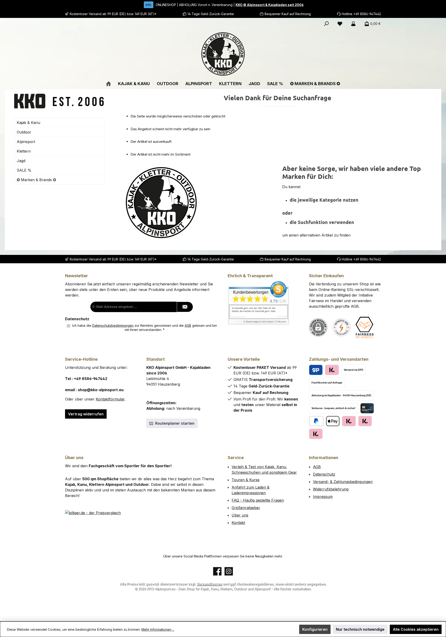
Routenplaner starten (174, 423)
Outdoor (24, 132)
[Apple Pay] (333, 421)
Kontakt (238, 522)
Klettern (24, 151)
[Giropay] (316, 370)
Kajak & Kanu (28, 122)
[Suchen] (326, 23)
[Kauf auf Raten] (332, 370)
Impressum (323, 496)
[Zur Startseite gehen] (223, 54)
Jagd (21, 160)
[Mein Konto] (353, 23)
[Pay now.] (316, 434)
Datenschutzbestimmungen (113, 325)
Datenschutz (324, 474)
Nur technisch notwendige (360, 629)
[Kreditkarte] (367, 408)
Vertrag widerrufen (86, 414)
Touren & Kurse (245, 479)
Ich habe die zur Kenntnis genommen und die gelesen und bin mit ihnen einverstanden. (144, 328)
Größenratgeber (246, 507)
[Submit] (185, 307)
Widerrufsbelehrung (330, 489)
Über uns (240, 515)
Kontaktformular (110, 399)
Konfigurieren (315, 629)
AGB (188, 325)
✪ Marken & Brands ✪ (36, 179)
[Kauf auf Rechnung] (349, 421)
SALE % (24, 170)
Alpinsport (26, 141)
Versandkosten (209, 584)
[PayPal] (316, 421)
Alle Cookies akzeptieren (416, 629)
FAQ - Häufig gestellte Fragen (258, 500)
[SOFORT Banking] (365, 421)
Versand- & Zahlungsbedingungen (343, 481)
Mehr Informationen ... (157, 629)
